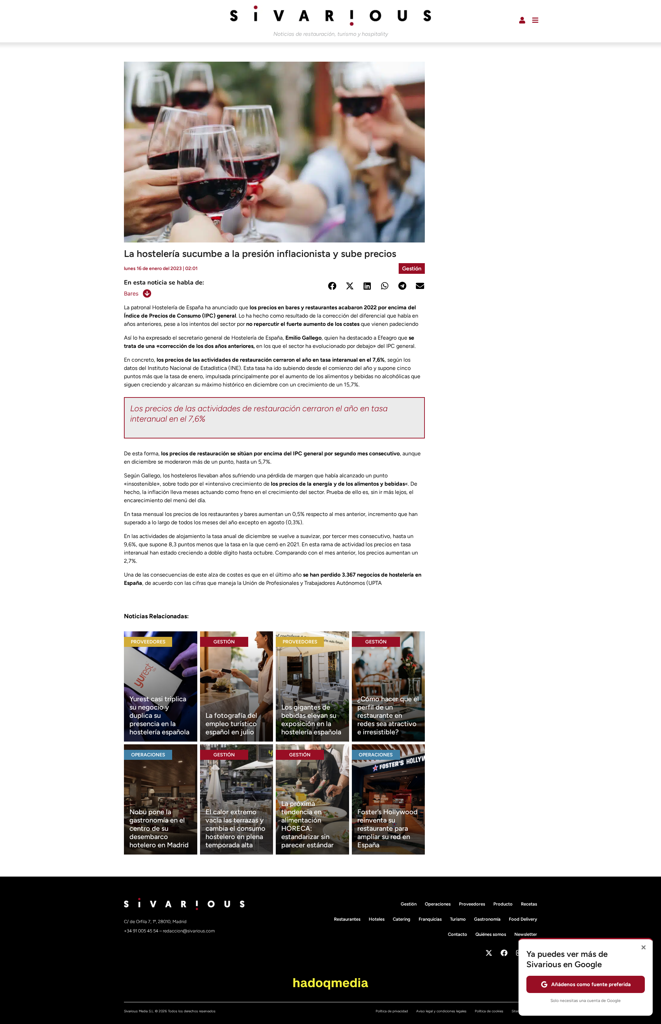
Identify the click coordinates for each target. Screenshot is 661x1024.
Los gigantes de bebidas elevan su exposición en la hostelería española (311, 719)
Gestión (411, 268)
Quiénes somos (490, 934)
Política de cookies (489, 1011)
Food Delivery (523, 919)
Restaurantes (347, 919)
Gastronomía (487, 919)
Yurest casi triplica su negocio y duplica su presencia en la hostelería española (159, 715)
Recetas (529, 904)
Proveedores (148, 642)
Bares (131, 293)
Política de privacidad (392, 1011)
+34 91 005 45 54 (141, 930)
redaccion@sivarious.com (189, 930)
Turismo (458, 919)
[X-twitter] (489, 953)
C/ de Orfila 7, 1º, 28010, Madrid (155, 921)
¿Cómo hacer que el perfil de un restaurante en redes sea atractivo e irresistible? (388, 715)
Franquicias (430, 919)
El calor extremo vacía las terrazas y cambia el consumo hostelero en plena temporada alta (235, 828)
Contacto (457, 934)
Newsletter (525, 934)
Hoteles (377, 919)
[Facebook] (504, 953)
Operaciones (148, 755)
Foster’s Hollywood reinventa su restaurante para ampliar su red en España (387, 828)
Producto (503, 904)
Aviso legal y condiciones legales (441, 1011)
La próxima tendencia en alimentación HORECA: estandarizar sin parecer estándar (307, 824)
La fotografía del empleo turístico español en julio (231, 723)
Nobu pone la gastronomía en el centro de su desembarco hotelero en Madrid (159, 828)
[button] (332, 286)
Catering (401, 919)
